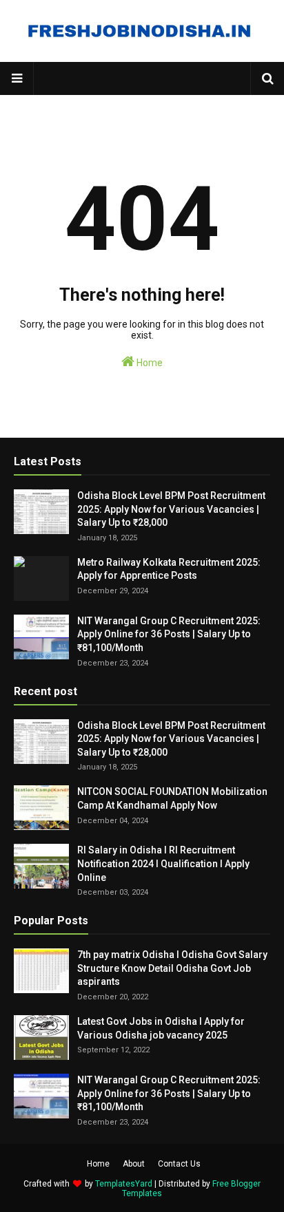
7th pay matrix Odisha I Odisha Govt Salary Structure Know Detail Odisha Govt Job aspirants (172, 968)
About (134, 1164)
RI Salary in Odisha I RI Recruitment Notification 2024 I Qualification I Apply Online (163, 863)
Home (148, 362)
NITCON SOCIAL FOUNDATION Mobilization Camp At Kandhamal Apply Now (172, 798)
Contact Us (179, 1164)
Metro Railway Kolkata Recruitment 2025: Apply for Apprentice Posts (169, 569)
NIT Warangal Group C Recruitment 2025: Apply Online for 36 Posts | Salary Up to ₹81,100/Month (169, 634)
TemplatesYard (123, 1184)
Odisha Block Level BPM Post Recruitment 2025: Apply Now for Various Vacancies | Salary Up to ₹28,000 (171, 509)
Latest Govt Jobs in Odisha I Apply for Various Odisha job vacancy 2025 (161, 1028)
